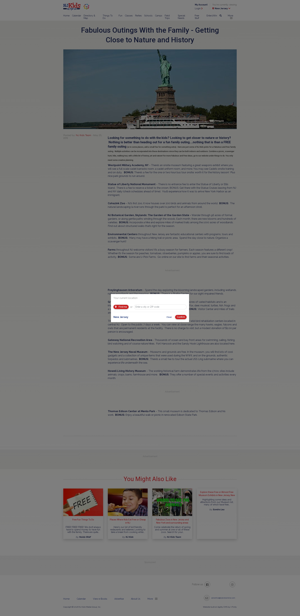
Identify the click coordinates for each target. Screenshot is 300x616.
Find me (122, 307)
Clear (169, 317)
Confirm (181, 317)
